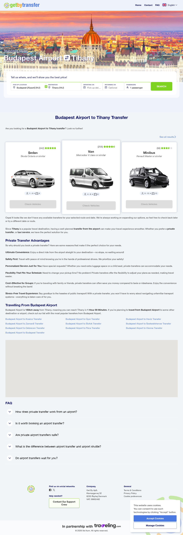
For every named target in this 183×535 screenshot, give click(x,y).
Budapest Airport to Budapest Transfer (24, 332)
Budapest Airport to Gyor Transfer (83, 319)
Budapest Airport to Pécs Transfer (83, 328)
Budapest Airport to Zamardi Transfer (24, 323)
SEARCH (161, 86)
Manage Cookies (155, 525)
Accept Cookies (155, 518)
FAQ (157, 5)
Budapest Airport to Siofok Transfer (83, 323)
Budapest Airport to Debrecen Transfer (25, 328)
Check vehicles (33, 204)
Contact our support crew (64, 503)
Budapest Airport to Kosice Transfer (23, 319)
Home (138, 5)
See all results (167, 137)
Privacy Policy (130, 493)
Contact (148, 5)
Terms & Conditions (132, 490)
